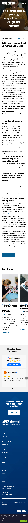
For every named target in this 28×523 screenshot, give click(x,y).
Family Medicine (6, 476)
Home (3, 433)
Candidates (5, 444)
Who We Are (5, 436)
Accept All (23, 520)
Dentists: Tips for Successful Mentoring (9, 308)
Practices (4, 439)
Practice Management (9, 38)
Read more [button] (7, 384)
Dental (3, 462)
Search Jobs (5, 447)
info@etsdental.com (8, 494)
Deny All (4, 520)
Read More (4, 332)
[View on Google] (5, 372)
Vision (3, 465)
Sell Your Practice (6, 441)
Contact (4, 449)
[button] (8, 255)
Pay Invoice (5, 452)
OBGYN (4, 470)
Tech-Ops (4, 468)
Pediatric (4, 473)
